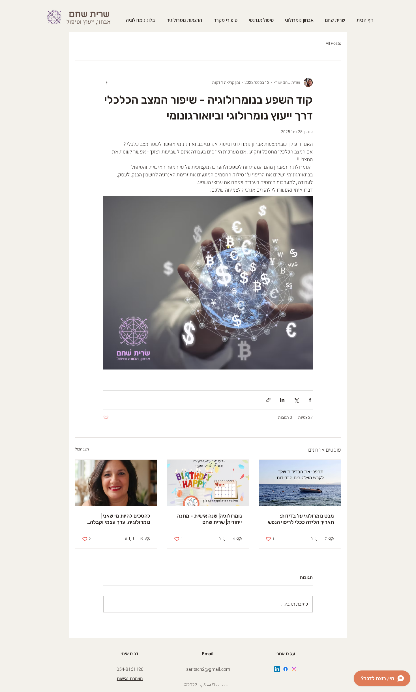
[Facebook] (285, 669)
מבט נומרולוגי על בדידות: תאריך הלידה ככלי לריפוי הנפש (301, 519)
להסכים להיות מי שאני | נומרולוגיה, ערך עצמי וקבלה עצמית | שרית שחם (120, 519)
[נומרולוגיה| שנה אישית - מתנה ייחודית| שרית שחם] (208, 483)
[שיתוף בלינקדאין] (282, 400)
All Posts (333, 43)
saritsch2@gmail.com (208, 669)
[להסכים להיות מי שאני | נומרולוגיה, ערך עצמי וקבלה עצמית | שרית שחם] (116, 483)
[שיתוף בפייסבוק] (310, 400)
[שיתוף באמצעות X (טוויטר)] (296, 400)
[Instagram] (294, 669)
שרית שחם (90, 14)
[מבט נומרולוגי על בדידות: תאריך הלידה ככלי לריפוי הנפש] (300, 483)
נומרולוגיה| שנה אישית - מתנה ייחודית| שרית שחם (209, 519)
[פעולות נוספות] (106, 82)
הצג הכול (82, 449)
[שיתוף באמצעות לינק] (268, 400)
